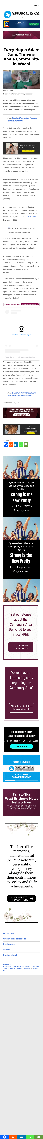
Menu (36, 5)
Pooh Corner (32, 216)
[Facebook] (6, 444)
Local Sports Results (10, 955)
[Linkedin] (16, 444)
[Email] (26, 444)
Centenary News (8, 933)
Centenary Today (7, 964)
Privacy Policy (7, 966)
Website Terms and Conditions (22, 966)
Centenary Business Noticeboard (14, 938)
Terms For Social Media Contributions (20, 969)
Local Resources (9, 944)
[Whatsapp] (21, 444)
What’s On (6, 949)
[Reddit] (11, 444)
